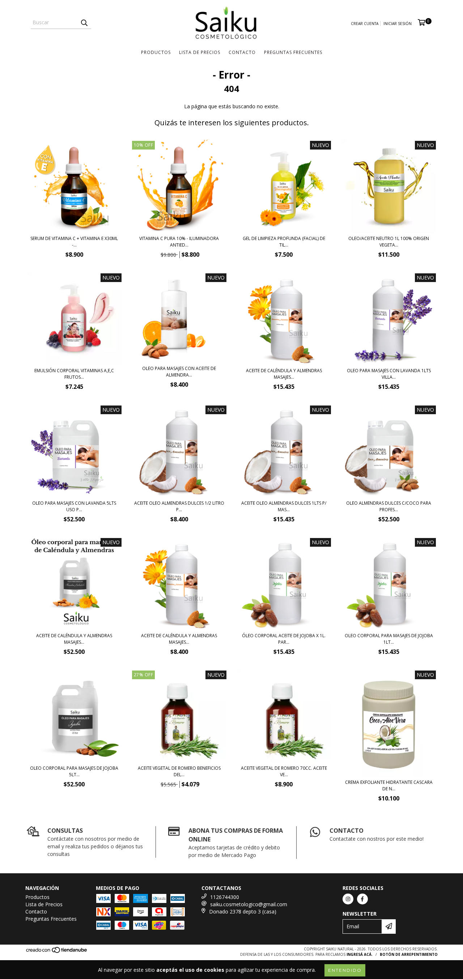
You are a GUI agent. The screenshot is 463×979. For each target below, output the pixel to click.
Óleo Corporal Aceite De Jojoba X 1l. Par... (284, 639)
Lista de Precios (199, 52)
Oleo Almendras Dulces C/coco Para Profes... (388, 506)
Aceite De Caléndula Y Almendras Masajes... (284, 373)
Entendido (345, 970)
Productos (156, 52)
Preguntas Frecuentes (293, 52)
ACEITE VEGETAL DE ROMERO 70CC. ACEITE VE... (284, 771)
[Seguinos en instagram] (348, 899)
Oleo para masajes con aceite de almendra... (179, 371)
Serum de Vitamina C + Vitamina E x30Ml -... (74, 241)
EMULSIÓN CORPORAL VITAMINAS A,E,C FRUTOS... (74, 373)
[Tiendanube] (57, 951)
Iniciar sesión (397, 23)
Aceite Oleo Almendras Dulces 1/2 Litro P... (179, 506)
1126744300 (224, 897)
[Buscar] (84, 22)
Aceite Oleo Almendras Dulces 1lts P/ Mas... (283, 506)
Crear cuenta (364, 23)
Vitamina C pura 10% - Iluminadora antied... (179, 241)
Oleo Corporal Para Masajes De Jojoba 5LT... (74, 771)
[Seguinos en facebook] (362, 899)
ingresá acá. (360, 954)
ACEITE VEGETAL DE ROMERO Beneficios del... (179, 771)
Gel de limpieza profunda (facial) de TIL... (284, 241)
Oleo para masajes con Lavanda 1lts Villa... (389, 373)
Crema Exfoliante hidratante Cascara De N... (389, 785)
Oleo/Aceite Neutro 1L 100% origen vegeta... (388, 241)
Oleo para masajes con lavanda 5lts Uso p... (74, 506)
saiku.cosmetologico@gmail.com (248, 904)
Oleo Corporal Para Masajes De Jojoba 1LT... (389, 639)
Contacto (242, 52)
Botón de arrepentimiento (409, 954)
